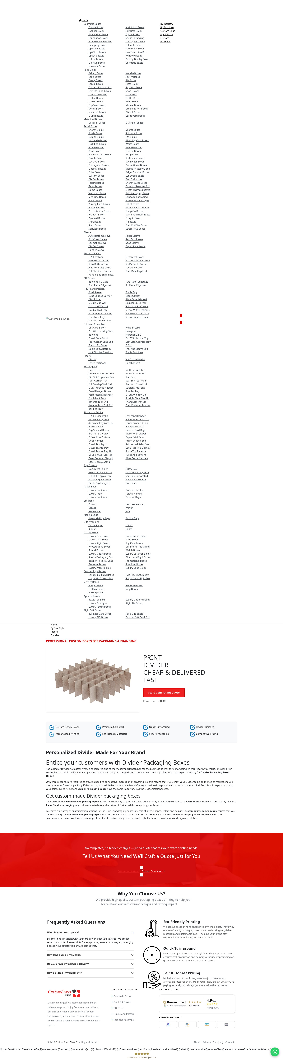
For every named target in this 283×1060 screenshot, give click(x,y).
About (197, 1042)
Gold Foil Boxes (122, 1002)
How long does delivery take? (64, 955)
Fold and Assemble (124, 1019)
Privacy (207, 1042)
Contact (229, 1042)
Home (54, 624)
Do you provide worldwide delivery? (68, 964)
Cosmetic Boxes (122, 996)
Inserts (55, 631)
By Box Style (57, 628)
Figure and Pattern (124, 1014)
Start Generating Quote (164, 692)
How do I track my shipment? (64, 972)
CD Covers (119, 1008)
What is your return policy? (63, 932)
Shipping (218, 1042)
